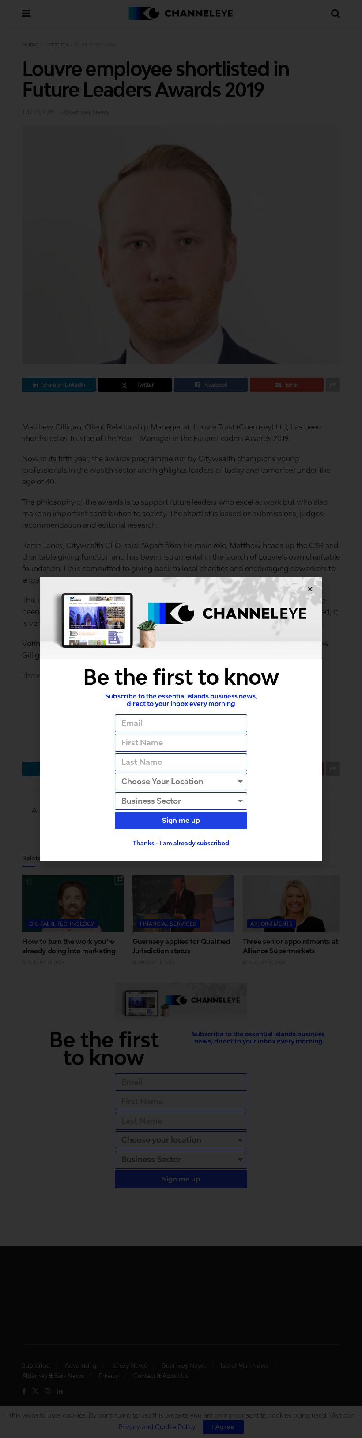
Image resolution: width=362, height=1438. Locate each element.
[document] (181, 719)
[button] (310, 589)
